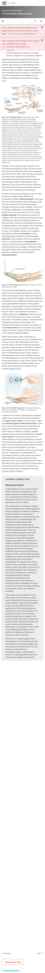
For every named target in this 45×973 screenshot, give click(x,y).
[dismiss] (42, 27)
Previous (7, 953)
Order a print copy (13, 962)
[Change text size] (41, 21)
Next (39, 953)
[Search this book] (35, 21)
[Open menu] (2, 21)
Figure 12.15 (36, 201)
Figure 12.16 (15, 368)
